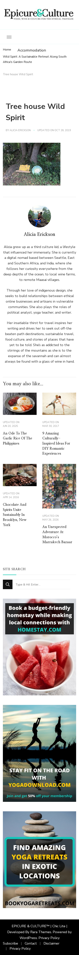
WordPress (28, 938)
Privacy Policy (49, 938)
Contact (31, 943)
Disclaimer (51, 943)
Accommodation (31, 50)
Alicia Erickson (20, 130)
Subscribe (10, 943)
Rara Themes (40, 932)
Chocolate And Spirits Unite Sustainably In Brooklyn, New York (14, 515)
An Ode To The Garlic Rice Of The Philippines (17, 438)
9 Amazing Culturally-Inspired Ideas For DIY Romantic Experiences (56, 444)
